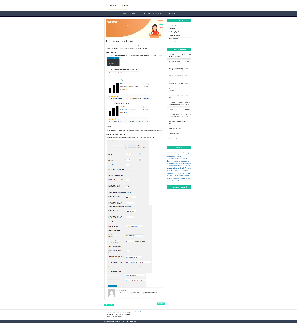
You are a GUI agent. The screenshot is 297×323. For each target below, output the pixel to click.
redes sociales (180, 172)
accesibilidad (171, 153)
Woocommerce (187, 178)
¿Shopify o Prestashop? (176, 128)
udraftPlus (178, 178)
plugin (183, 167)
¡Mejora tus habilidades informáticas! (179, 109)
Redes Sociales (172, 13)
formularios (177, 161)
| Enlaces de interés (144, 311)
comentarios (178, 155)
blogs (187, 153)
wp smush (181, 180)
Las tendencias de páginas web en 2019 (178, 96)
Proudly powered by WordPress (112, 321)
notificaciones (187, 165)
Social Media (178, 175)
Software (186, 176)
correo (172, 158)
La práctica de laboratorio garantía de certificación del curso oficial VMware (179, 103)
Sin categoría (173, 41)
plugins (189, 168)
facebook (170, 161)
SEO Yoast (170, 176)
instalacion (181, 163)
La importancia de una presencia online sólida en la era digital (180, 55)
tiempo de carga (171, 178)
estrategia (184, 158)
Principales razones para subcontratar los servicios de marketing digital (180, 115)
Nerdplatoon (133, 321)
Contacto (137, 311)
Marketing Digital (145, 13)
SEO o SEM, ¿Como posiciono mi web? (178, 122)
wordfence (169, 180)
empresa (178, 158)
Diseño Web (133, 13)
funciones (183, 161)
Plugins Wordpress (141, 45)
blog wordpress (171, 155)
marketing (177, 165)
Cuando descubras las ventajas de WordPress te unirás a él (179, 69)
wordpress (175, 180)
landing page (171, 165)
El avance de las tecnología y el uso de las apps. (180, 89)
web (182, 178)
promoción (186, 170)
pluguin (169, 170)
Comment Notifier (174, 133)
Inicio (124, 13)
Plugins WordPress (159, 13)
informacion (174, 163)
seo (188, 173)
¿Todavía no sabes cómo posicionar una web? (179, 62)
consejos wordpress (175, 156)
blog (184, 153)
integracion (187, 163)
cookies (182, 156)
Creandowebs (127, 45)
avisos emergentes (179, 153)
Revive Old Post (173, 139)
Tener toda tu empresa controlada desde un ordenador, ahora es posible (179, 82)
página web (170, 173)
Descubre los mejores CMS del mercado (178, 75)
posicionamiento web (178, 170)
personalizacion (173, 167)
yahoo (184, 180)
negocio (182, 165)
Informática (172, 28)
